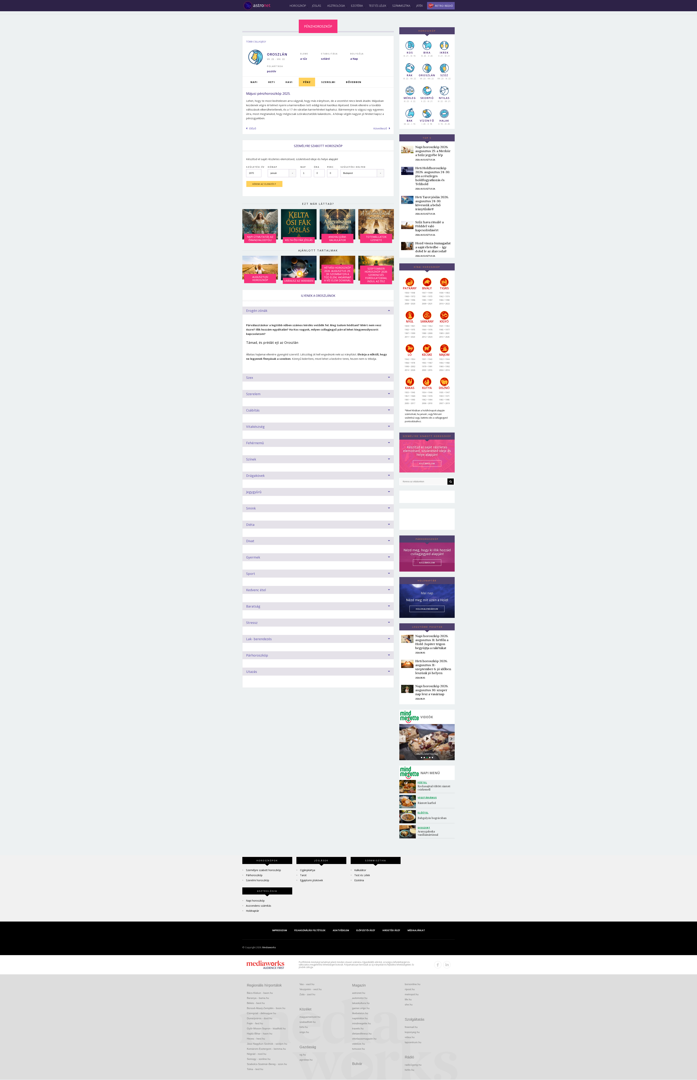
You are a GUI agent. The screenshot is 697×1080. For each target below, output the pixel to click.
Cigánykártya (307, 870)
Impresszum (279, 930)
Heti (271, 82)
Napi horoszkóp (255, 900)
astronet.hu (358, 992)
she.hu (409, 1004)
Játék (419, 5)
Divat (250, 541)
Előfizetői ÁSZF (365, 930)
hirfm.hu (409, 1069)
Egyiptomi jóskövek (311, 880)
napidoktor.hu (360, 1018)
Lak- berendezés (259, 639)
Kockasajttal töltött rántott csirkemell (434, 787)
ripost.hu (410, 989)
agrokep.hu (306, 1059)
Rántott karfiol (427, 803)
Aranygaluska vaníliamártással (428, 833)
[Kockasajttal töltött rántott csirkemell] (408, 786)
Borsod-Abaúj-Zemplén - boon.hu (266, 1008)
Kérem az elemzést (264, 184)
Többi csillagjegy (256, 41)
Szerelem (253, 394)
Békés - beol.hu (256, 1003)
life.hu (408, 999)
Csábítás (253, 410)
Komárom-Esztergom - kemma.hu (266, 1048)
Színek (251, 459)
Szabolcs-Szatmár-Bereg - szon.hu (267, 1064)
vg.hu (302, 1054)
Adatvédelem (341, 930)
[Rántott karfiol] (408, 801)
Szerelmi (328, 82)
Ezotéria (357, 5)
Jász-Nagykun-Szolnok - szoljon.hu (267, 1043)
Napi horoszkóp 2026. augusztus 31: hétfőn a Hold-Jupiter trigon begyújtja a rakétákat (431, 642)
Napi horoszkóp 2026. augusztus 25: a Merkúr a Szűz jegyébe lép (433, 151)
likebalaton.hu (360, 1013)
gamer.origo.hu (361, 1008)
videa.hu (410, 1037)
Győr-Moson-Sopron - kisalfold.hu (266, 1028)
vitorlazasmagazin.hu (364, 1038)
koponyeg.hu (412, 1032)
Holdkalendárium (427, 609)
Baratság (253, 606)
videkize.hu (358, 1043)
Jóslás (316, 5)
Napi (254, 82)
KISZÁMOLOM (427, 463)
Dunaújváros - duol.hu (259, 1018)
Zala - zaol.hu (307, 994)
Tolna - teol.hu (255, 1069)
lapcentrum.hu (413, 1042)
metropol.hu (412, 994)
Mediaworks (269, 947)
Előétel (423, 812)
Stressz (252, 622)
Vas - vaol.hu (306, 984)
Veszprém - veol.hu (310, 989)
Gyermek (253, 557)
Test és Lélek (377, 5)
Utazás (251, 671)
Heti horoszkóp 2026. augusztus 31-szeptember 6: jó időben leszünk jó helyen (433, 667)
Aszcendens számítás (258, 905)
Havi (289, 82)
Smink (251, 508)
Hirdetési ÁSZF (391, 930)
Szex (249, 377)
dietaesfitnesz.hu (362, 1033)
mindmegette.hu (361, 1023)
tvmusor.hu (358, 1048)
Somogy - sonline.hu (258, 1058)
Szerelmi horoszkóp (257, 880)
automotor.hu (359, 998)
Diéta (250, 524)
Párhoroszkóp (257, 655)
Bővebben (353, 82)
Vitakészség (255, 426)
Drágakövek (255, 475)
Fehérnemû (255, 443)
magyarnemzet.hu (309, 1016)
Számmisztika (401, 5)
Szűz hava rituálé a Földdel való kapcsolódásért (429, 226)
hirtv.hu (303, 1027)
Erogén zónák (256, 310)
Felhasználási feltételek (309, 930)
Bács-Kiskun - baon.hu (260, 992)
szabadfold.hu (307, 1021)
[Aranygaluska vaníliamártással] (408, 831)
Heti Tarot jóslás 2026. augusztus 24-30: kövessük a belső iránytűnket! (432, 203)
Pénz (307, 82)
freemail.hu (411, 1027)
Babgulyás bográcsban (432, 818)
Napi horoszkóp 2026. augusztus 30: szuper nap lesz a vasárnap (431, 690)
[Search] (450, 481)
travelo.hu (358, 1028)
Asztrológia (336, 5)
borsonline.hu (412, 984)
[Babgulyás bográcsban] (408, 816)
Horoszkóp (298, 5)
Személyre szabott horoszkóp (263, 870)
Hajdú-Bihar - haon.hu (259, 1033)
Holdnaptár (252, 910)
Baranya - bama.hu (258, 998)
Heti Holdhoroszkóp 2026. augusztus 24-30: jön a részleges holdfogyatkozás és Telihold (432, 176)
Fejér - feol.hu (255, 1023)
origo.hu (304, 1032)
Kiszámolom (427, 562)
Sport (250, 573)
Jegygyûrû (254, 492)
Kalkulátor (360, 870)
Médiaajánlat (416, 930)
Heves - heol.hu (256, 1038)
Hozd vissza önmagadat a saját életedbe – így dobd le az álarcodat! (433, 247)
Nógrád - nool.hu (256, 1053)
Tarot (303, 875)
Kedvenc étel (256, 590)
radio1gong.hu (413, 1064)
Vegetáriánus (427, 797)
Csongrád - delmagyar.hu (261, 1013)
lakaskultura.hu (361, 1003)
